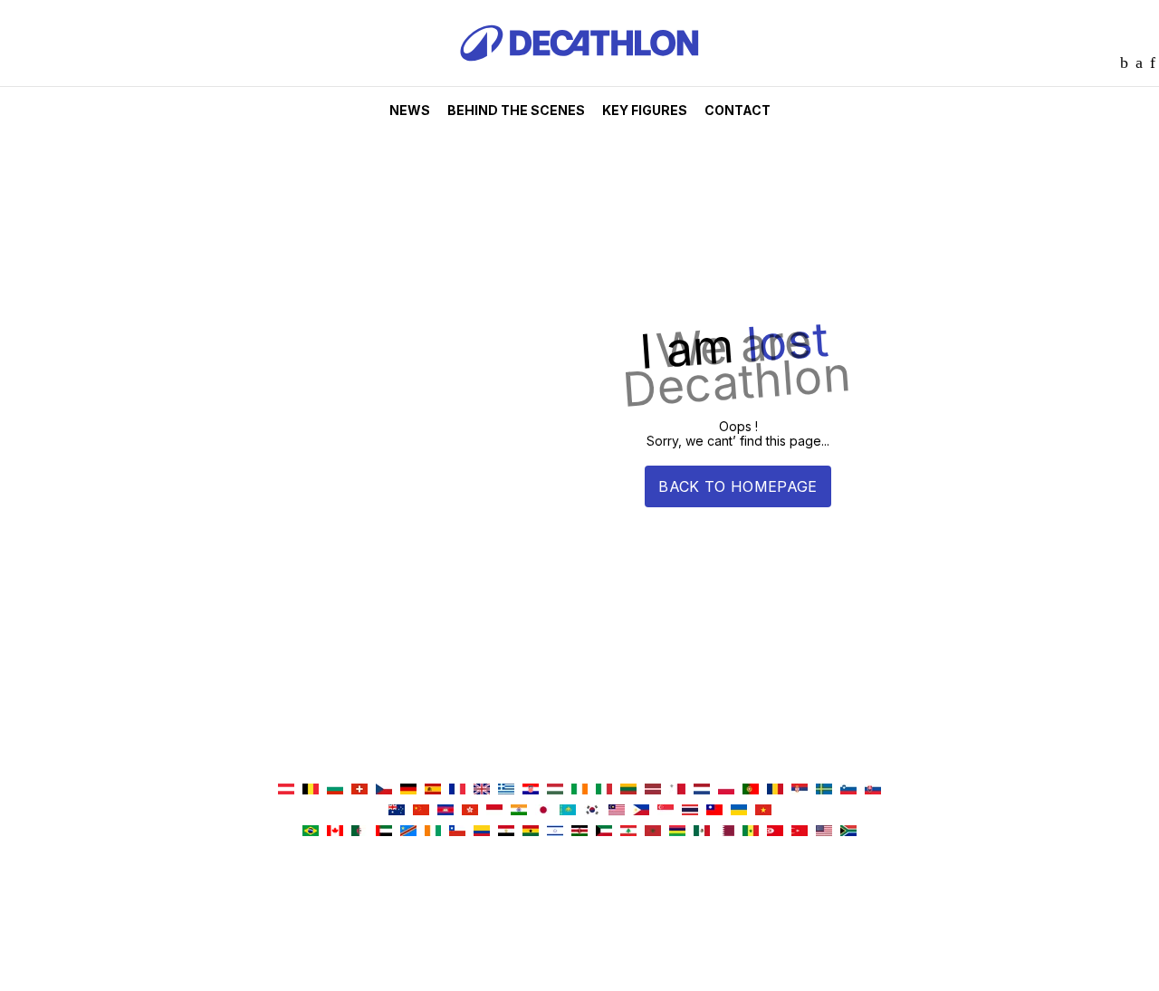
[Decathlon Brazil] (311, 832)
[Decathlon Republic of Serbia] (799, 790)
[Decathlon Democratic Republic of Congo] (408, 832)
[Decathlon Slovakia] (873, 790)
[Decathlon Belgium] (311, 790)
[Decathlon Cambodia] (445, 811)
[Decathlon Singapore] (665, 811)
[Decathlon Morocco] (653, 832)
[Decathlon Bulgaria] (335, 790)
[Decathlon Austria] (286, 790)
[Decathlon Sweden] (824, 790)
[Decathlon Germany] (408, 790)
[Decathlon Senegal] (751, 832)
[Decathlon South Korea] (592, 811)
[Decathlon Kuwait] (604, 832)
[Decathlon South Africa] (848, 832)
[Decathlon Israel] (555, 832)
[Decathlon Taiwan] (714, 811)
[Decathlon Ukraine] (739, 811)
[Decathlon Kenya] (579, 832)
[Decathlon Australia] (397, 811)
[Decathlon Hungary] (555, 790)
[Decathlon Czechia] (384, 790)
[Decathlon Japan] (543, 811)
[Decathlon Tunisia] (775, 832)
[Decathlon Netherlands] (702, 790)
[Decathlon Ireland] (579, 790)
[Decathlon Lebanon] (628, 832)
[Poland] (726, 790)
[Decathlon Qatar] (726, 832)
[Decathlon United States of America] (824, 832)
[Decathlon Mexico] (702, 832)
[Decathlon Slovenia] (848, 790)
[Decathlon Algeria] (359, 832)
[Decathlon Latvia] (653, 790)
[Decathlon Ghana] (531, 832)
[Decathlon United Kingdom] (482, 790)
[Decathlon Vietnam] (763, 811)
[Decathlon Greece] (506, 790)
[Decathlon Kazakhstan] (568, 811)
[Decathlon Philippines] (641, 811)
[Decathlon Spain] (433, 790)
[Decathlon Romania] (775, 790)
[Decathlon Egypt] (506, 832)
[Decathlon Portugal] (751, 790)
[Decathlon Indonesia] (494, 811)
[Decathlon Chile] (457, 832)
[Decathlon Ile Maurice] (677, 832)
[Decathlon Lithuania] (628, 790)
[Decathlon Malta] (677, 790)
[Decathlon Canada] (335, 832)
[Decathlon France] (457, 790)
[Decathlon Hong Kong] (470, 811)
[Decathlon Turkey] (799, 832)
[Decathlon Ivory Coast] (433, 832)
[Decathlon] (579, 82)
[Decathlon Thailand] (690, 811)
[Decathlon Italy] (604, 790)
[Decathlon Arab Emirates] (384, 832)
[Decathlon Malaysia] (617, 811)
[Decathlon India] (519, 811)
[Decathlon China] (421, 811)
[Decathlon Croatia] (531, 790)
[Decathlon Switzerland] (359, 790)
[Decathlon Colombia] (482, 832)
